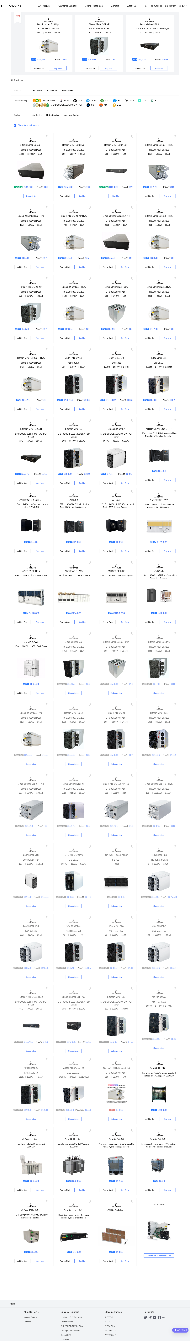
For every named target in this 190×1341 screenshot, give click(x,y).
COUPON (65, 1339)
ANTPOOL (109, 1317)
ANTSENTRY (110, 1330)
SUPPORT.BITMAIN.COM (72, 1326)
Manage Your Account (70, 1330)
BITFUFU (109, 1322)
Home (12, 1304)
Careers (27, 1322)
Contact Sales (67, 1322)
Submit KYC (66, 1335)
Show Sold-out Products (28, 125)
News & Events (30, 1317)
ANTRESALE (110, 1335)
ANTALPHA (110, 1326)
